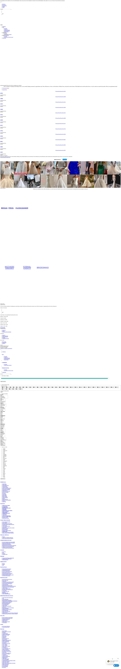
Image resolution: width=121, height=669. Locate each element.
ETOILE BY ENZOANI (6, 491)
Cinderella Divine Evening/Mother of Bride (8, 660)
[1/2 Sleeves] (3, 437)
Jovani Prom (4, 509)
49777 (1, 125)
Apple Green (5, 450)
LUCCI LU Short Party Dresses (7, 571)
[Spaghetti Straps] (2, 443)
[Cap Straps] (2, 441)
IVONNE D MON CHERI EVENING (8, 524)
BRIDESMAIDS (43, 267)
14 (34, 387)
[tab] (61, 354)
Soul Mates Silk (4, 531)
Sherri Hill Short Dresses (6, 570)
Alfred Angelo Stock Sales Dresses (7, 597)
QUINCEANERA (22, 208)
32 (68, 387)
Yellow (4, 448)
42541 (1, 103)
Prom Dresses (4, 642)
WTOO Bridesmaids (5, 604)
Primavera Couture (5, 517)
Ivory (4, 470)
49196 (1, 136)
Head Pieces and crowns (6, 619)
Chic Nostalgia (4, 622)
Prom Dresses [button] (2, 503)
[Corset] (3, 406)
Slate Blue (4, 456)
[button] (4, 26)
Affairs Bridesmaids (5, 599)
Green (4, 451)
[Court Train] (2, 427)
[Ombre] (1, 414)
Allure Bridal (4, 483)
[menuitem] (61, 4)
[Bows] (2, 418)
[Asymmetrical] (2, 425)
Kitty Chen (4, 493)
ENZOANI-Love (5, 490)
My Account (4, 341)
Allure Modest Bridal (5, 485)
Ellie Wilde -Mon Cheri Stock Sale (7, 589)
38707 (1, 152)
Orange (4, 468)
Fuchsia (4, 464)
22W (90, 387)
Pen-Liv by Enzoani (5, 492)
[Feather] (2, 422)
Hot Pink (4, 463)
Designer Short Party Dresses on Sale (7, 574)
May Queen (4, 667)
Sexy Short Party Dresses (6, 650)
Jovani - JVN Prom (5, 511)
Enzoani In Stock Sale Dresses (6, 544)
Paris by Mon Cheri (5, 580)
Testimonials (4, 372)
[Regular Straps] (2, 442)
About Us (3, 335)
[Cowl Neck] (2, 429)
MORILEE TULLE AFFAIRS (7, 609)
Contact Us (4, 330)
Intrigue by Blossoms (5, 649)
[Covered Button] (2, 408)
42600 (1, 109)
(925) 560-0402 (2, 327)
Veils (3, 552)
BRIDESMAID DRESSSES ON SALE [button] (6, 595)
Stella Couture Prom (5, 664)
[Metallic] (1, 413)
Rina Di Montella (4, 529)
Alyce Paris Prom (5, 506)
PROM (11, 208)
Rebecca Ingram (4, 496)
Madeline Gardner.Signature (6, 640)
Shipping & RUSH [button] (3, 561)
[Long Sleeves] (3, 439)
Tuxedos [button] (1, 624)
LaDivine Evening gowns (6, 526)
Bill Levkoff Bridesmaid (6, 603)
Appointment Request (5, 338)
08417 (1, 141)
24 (53, 387)
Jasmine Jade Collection (5, 661)
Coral (4, 469)
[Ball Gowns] (2, 399)
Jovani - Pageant (4, 645)
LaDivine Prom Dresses (6, 513)
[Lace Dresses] (2, 402)
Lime (4, 452)
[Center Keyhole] (3, 405)
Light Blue (4, 455)
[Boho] (2, 400)
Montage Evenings (5, 528)
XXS (117, 387)
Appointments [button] (4, 362)
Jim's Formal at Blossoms (6, 626)
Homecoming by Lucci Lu (6, 572)
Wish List (3, 343)
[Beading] (2, 417)
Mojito (4, 449)
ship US (3, 563)
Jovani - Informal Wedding (6, 593)
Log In (3, 7)
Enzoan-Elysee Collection (6, 489)
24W (95, 387)
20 (45, 387)
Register (3, 6)
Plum (4, 466)
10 (27, 387)
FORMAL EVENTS (27, 267)
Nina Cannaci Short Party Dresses (7, 573)
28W (104, 387)
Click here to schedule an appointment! (6, 348)
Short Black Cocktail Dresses (6, 651)
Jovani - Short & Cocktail (6, 646)
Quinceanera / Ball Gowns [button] (4, 534)
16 (38, 387)
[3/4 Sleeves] (3, 438)
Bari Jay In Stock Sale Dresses (6, 600)
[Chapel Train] (2, 426)
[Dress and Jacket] (2, 401)
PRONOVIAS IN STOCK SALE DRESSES (9, 545)
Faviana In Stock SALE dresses (7, 583)
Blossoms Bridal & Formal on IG (5, 157)
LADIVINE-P (4, 514)
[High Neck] (2, 430)
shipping (3, 564)
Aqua (4, 453)
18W (81, 387)
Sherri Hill (3, 592)
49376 (1, 93)
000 (3, 387)
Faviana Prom (4, 590)
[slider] (108, 378)
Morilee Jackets (4, 620)
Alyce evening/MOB (5, 659)
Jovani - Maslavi (4, 644)
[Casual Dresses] (4, 397)
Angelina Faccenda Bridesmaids (7, 601)
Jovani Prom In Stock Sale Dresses (7, 582)
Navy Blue (5, 458)
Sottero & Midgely (5, 497)
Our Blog (3, 337)
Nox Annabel (4, 652)
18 (42, 387)
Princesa (3, 536)
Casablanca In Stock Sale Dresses (7, 547)
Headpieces (4, 551)
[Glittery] (1, 412)
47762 (1, 130)
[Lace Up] (2, 409)
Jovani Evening (4, 525)
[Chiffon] (2, 421)
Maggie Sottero (4, 495)
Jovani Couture (4, 512)
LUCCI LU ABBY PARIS (6, 516)
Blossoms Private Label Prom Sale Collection (9, 586)
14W (72, 387)
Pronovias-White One (5, 638)
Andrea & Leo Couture (6, 505)
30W (108, 387)
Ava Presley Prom (5, 633)
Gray (4, 475)
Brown (4, 473)
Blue (4, 457)
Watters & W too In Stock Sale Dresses (8, 546)
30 (64, 387)
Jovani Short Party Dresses (6, 569)
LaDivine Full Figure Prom (6, 515)
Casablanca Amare (5, 655)
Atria (3, 598)
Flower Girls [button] (2, 615)
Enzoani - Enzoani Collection (6, 488)
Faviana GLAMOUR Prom (6, 588)
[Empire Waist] (2, 434)
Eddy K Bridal (4, 630)
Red (3, 467)
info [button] (2, 354)
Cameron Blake (4, 522)
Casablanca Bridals (5, 487)
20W (86, 387)
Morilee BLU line (5, 499)
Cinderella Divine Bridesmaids (6, 558)
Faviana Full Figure (5, 584)
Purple (4, 459)
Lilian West (4, 637)
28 (60, 387)
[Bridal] (4, 395)
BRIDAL (4, 208)
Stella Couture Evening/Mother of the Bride (8, 663)
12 (31, 387)
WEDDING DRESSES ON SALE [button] (5, 540)
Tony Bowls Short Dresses (6, 575)
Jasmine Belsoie (4, 605)
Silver (4, 476)
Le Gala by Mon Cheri (5, 591)
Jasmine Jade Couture (5, 662)
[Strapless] (2, 444)
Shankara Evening (5, 657)
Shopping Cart (4, 5)
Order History (4, 342)
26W (99, 387)
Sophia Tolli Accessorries (6, 621)
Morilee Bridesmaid (5, 559)
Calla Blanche (4, 654)
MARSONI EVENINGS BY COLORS (8, 527)
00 (7, 387)
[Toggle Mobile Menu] (0, 349)
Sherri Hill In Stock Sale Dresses (7, 579)
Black (4, 474)
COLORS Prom (4, 507)
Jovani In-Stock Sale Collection (7, 510)
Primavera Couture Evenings (6, 530)
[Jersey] (2, 423)
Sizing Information (5, 336)
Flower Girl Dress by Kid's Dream (7, 617)
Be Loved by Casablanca (6, 653)
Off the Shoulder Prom (5, 641)
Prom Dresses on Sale (5, 518)
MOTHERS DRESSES (9, 267)
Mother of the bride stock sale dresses (7, 532)
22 (49, 387)
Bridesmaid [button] (2, 556)
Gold (4, 472)
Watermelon (5, 465)
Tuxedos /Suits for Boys (5, 627)
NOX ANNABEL (5, 666)
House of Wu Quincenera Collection (7, 538)
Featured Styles (4, 89)
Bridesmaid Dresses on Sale (6, 602)
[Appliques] (2, 416)
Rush (3, 565)
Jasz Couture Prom (5, 665)
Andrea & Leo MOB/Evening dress (7, 537)
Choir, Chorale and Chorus (6, 648)
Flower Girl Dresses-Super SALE (7, 618)
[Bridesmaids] (4, 396)
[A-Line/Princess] (2, 433)
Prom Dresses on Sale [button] (3, 577)
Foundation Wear (4, 554)
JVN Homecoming (5, 647)
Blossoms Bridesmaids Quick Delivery (8, 607)
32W (113, 387)
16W (77, 387)
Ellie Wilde (4, 632)
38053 (1, 146)
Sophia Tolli (4, 501)
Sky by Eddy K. (4, 639)
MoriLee (3, 498)
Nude (4, 471)
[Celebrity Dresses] (3, 404)
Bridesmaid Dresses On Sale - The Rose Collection (10, 613)
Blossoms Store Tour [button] (5, 367)
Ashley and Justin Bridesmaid (6, 606)
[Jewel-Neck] (2, 431)
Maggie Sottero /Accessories (6, 631)
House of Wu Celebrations (6, 611)
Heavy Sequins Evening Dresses (7, 523)
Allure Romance (4, 486)
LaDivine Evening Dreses (6, 634)
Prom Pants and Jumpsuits (6, 643)
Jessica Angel (4, 508)
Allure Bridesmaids (5, 610)
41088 (1, 98)
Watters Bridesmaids (5, 608)
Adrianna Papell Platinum (6, 656)
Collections (4, 351)
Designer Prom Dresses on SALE (7, 585)
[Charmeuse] (2, 420)
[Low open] (2, 410)
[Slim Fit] (2, 435)
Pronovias (3, 500)
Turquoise (4, 454)
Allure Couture (4, 484)
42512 (1, 114)
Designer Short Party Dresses (6, 568)
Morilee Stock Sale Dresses (6, 543)
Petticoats (3, 553)
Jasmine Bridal (4, 636)
